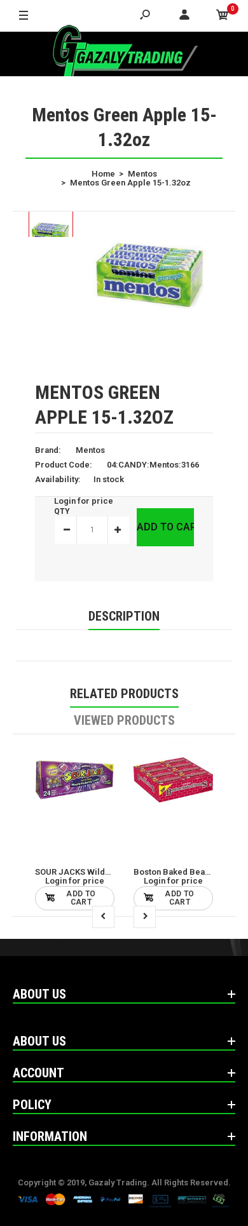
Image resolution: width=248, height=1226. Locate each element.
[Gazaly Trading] (124, 54)
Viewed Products (124, 720)
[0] (222, 16)
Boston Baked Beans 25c (182, 872)
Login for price (83, 501)
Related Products (124, 693)
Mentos (90, 450)
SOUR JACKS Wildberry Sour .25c (100, 872)
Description (124, 616)
